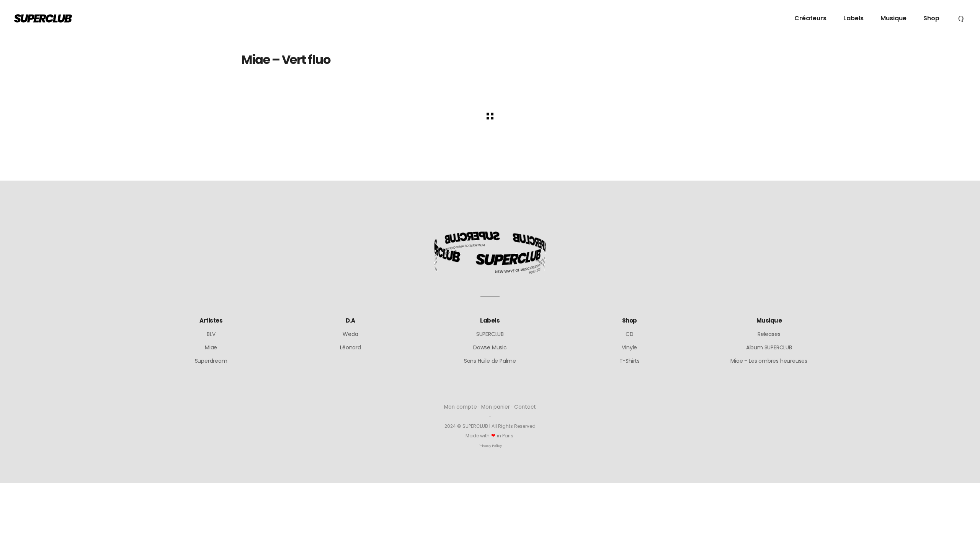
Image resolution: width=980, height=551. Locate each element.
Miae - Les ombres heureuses (768, 361)
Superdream (211, 361)
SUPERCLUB (490, 334)
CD (630, 334)
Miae (211, 347)
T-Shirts (629, 361)
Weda (350, 334)
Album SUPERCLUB (769, 347)
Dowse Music (490, 347)
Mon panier (495, 407)
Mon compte (460, 407)
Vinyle (629, 347)
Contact (525, 407)
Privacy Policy (490, 445)
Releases (769, 334)
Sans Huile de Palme (490, 361)
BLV (211, 334)
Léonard (350, 347)
